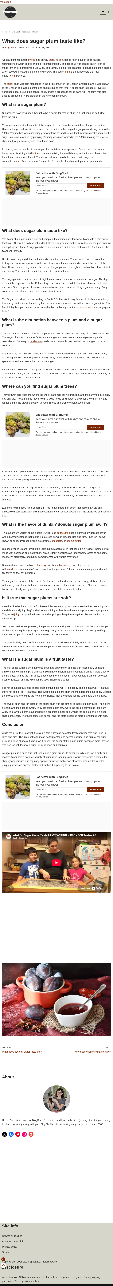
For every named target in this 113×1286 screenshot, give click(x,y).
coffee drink (63, 533)
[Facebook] (11, 1134)
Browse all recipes (12, 1236)
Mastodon (5, 2)
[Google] (31, 1134)
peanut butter (73, 541)
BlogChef (9, 47)
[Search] (108, 12)
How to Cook (14, 32)
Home (4, 32)
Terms (5, 1252)
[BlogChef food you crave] (11, 12)
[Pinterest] (17, 1134)
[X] (4, 1134)
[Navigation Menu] (103, 12)
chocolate (57, 541)
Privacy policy (9, 1246)
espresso (82, 307)
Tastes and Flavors (30, 32)
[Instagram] (24, 1134)
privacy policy (31, 1281)
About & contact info (13, 1241)
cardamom (36, 341)
